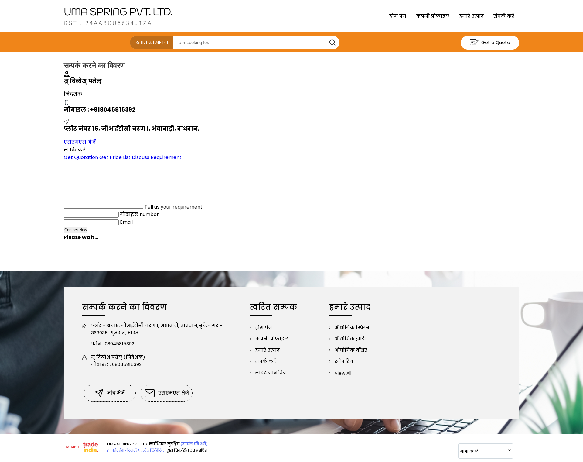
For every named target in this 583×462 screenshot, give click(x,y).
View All (343, 373)
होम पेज (397, 16)
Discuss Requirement (157, 157)
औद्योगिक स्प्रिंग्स (352, 327)
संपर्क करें (503, 16)
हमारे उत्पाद (471, 16)
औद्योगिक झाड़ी (350, 339)
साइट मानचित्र (270, 372)
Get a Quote (495, 42)
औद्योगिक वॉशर (351, 350)
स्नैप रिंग (344, 361)
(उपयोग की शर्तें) (194, 444)
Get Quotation (81, 157)
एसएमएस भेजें (80, 142)
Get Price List (115, 157)
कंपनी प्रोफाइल (432, 16)
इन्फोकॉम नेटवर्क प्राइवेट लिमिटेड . (136, 450)
